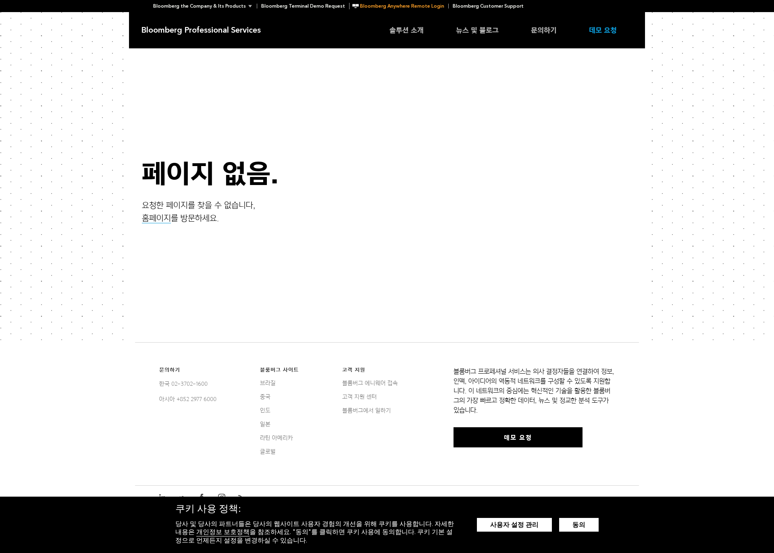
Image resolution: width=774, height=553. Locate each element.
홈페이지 (156, 218)
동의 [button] (578, 524)
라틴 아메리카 (276, 437)
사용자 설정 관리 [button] (514, 524)
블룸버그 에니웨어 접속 (370, 383)
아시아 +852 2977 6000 (187, 399)
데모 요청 (603, 30)
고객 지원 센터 (359, 396)
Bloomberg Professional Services (201, 30)
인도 (265, 410)
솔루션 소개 (406, 30)
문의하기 (544, 30)
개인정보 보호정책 (223, 532)
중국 (265, 396)
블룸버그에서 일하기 (366, 410)
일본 (265, 424)
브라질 (268, 383)
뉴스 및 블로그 (477, 30)
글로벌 (268, 451)
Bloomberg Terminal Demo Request (303, 6)
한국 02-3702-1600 (183, 383)
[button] (205, 6)
